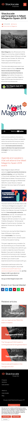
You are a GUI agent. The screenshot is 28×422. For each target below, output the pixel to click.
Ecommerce (7, 26)
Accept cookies (6, 416)
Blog (3, 395)
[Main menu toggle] (25, 4)
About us (4, 390)
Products (4, 380)
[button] (2, 289)
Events (15, 24)
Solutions (4, 382)
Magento (14, 26)
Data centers (5, 384)
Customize (5, 419)
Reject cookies (16, 416)
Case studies (5, 393)
